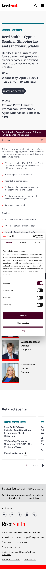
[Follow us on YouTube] (11, 514)
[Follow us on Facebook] (19, 514)
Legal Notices (22, 542)
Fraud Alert (7, 542)
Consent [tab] (8, 243)
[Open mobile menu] (42, 5)
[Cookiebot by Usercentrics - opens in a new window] (33, 236)
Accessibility (7, 537)
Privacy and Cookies (11, 559)
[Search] (35, 5)
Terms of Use (30, 559)
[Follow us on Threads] (34, 514)
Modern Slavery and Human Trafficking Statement (19, 553)
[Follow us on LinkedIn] (4, 514)
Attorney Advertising (11, 547)
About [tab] (37, 243)
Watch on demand (14, 91)
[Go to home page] (11, 5)
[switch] (40, 290)
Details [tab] (23, 243)
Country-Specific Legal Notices (30, 537)
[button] (43, 465)
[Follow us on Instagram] (27, 514)
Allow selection (23, 323)
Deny (23, 331)
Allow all (23, 315)
